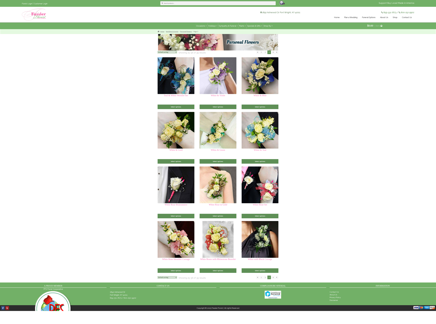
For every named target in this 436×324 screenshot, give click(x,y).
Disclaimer (334, 300)
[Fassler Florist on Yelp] (7, 308)
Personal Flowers (186, 32)
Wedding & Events (172, 32)
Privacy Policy (335, 297)
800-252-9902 (407, 12)
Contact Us (334, 292)
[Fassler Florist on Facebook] (3, 308)
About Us (333, 295)
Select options (176, 107)
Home (162, 32)
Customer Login (40, 4)
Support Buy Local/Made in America (396, 3)
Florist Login (27, 4)
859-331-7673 (390, 12)
